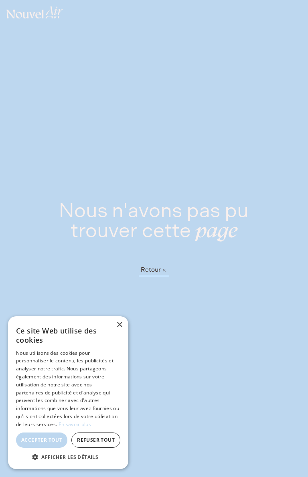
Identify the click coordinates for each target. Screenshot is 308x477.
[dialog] (68, 392)
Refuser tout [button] (96, 440)
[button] (68, 457)
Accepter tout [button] (41, 440)
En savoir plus (75, 424)
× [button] (119, 325)
